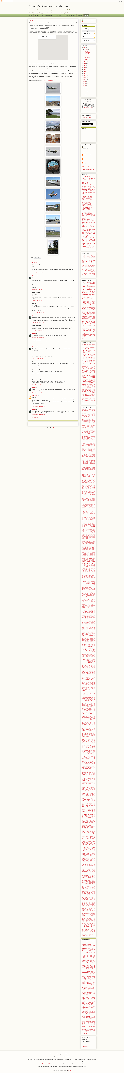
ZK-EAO (89, 682)
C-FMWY (89, 456)
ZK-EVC (90, 703)
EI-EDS (83, 482)
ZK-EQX (93, 699)
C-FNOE (85, 457)
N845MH (93, 540)
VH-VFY (83, 604)
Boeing (92, 291)
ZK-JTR (93, 761)
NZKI (91, 264)
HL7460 (83, 517)
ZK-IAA (90, 735)
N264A (94, 529)
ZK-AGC (90, 628)
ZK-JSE (89, 760)
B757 (91, 356)
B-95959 (89, 449)
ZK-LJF (90, 774)
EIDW (89, 260)
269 (87, 344)
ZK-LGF (85, 773)
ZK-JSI (83, 761)
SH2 (87, 399)
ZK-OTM (89, 846)
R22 (89, 396)
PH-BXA (88, 578)
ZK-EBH (93, 684)
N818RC (90, 540)
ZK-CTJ (93, 656)
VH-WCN (84, 616)
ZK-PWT (90, 865)
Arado (86, 288)
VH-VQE (86, 611)
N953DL (83, 543)
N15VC (90, 526)
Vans (90, 334)
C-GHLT (93, 461)
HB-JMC (86, 516)
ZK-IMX (85, 741)
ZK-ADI (83, 628)
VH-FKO (93, 587)
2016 (84, 73)
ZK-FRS (91, 716)
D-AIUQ (85, 473)
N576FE (87, 534)
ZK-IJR (85, 740)
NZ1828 (86, 547)
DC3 (86, 372)
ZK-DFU (86, 667)
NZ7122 (88, 561)
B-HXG (83, 451)
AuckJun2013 (92, 181)
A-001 (94, 425)
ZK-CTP (85, 659)
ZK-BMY (83, 638)
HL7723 (93, 517)
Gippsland (89, 307)
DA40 (94, 371)
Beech (88, 289)
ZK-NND (90, 827)
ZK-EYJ (83, 705)
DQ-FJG (91, 476)
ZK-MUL (93, 798)
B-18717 (93, 443)
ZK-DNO (90, 671)
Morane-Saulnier (85, 320)
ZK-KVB (93, 768)
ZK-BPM (87, 639)
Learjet (91, 313)
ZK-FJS (92, 709)
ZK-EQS (89, 699)
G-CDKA (89, 499)
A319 (83, 349)
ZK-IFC (86, 739)
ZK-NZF (83, 833)
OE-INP (83, 564)
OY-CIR (85, 576)
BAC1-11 (84, 358)
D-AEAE (92, 468)
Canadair (87, 296)
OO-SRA (88, 574)
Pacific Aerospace (86, 323)
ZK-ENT (92, 697)
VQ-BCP (85, 623)
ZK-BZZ (85, 644)
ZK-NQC (83, 831)
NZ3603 (86, 554)
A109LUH (84, 347)
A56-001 (88, 431)
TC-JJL (88, 582)
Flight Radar (58, 15)
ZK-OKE (93, 841)
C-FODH (89, 457)
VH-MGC (92, 589)
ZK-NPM (86, 830)
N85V (87, 541)
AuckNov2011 (85, 182)
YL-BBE (86, 627)
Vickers (93, 334)
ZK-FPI (93, 715)
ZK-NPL (83, 830)
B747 (88, 356)
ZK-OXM (92, 850)
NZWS (83, 273)
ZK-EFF (83, 690)
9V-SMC (86, 420)
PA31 (83, 394)
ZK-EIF (91, 692)
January (87, 59)
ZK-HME (93, 727)
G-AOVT (85, 492)
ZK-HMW (90, 728)
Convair (83, 298)
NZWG (89, 272)
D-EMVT (86, 475)
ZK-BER (86, 634)
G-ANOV (92, 491)
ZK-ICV (86, 738)
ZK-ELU (85, 697)
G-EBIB (87, 501)
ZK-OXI (91, 849)
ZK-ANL (91, 629)
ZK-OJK (91, 837)
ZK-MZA (90, 806)
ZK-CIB (86, 649)
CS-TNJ (86, 466)
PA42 (94, 394)
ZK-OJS (87, 840)
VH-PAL (87, 594)
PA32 (86, 394)
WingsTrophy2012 (85, 247)
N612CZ (89, 535)
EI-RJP (83, 485)
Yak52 (85, 403)
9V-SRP (87, 424)
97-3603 (88, 415)
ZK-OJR (84, 840)
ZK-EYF (93, 704)
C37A (92, 366)
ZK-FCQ (93, 705)
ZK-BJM (83, 635)
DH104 (90, 372)
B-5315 (85, 445)
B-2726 (89, 444)
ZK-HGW (89, 724)
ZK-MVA (88, 799)
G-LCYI (89, 507)
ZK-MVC (83, 800)
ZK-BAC (90, 633)
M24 (88, 387)
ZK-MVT (91, 804)
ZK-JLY (83, 753)
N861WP (90, 541)
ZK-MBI (94, 783)
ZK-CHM (91, 648)
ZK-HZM (83, 735)
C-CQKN (85, 454)
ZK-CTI (90, 656)
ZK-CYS (83, 662)
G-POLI (90, 510)
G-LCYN (92, 507)
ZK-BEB (83, 634)
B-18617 (90, 443)
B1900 (90, 353)
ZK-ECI (93, 685)
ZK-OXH (88, 849)
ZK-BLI (85, 637)
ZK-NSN (87, 831)
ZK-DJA (90, 668)
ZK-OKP (91, 843)
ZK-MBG (89, 783)
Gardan (88, 306)
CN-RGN (93, 464)
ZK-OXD (84, 848)
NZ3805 (86, 557)
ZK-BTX (91, 641)
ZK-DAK (90, 662)
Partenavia (92, 323)
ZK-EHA (93, 690)
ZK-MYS (86, 806)
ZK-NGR (87, 826)
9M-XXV (93, 419)
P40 (90, 391)
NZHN (85, 264)
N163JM (93, 526)
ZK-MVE (93, 800)
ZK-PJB (87, 859)
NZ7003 (86, 560)
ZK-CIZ (83, 651)
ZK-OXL (88, 850)
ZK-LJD (83, 774)
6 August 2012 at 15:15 (37, 272)
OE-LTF (86, 564)
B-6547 (88, 448)
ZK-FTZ (89, 718)
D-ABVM (89, 467)
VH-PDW (90, 594)
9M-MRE (87, 419)
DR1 (94, 375)
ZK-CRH (86, 655)
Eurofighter (89, 303)
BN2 (94, 360)
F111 (87, 379)
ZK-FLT (90, 712)
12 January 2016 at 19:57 (38, 312)
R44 (92, 396)
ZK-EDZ (86, 689)
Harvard (90, 381)
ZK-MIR (86, 792)
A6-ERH (85, 437)
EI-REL (91, 483)
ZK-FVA (93, 718)
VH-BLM (89, 583)
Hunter (93, 381)
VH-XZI (83, 617)
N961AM (86, 543)
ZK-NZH (86, 833)
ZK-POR (91, 863)
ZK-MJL (83, 793)
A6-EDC (92, 433)
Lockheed (87, 315)
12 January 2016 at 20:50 (38, 322)
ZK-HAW (86, 722)
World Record (92, 247)
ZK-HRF (93, 729)
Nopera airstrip (92, 273)
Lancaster (83, 386)
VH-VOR (85, 609)
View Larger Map (53, 60)
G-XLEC (83, 514)
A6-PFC (92, 438)
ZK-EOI (85, 698)
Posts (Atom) (56, 427)
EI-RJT (89, 485)
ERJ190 (83, 379)
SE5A (90, 398)
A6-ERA (92, 436)
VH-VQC (91, 610)
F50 (88, 380)
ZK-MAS (85, 782)
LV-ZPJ (92, 523)
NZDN (83, 262)
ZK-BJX (87, 635)
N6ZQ (83, 537)
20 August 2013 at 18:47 (37, 300)
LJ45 (83, 385)
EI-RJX (92, 485)
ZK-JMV (87, 755)
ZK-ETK (89, 702)
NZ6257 (83, 559)
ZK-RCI (94, 866)
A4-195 (93, 428)
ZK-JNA (91, 755)
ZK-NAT (92, 809)
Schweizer (88, 329)
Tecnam (89, 331)
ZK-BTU (87, 641)
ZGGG (87, 276)
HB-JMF (90, 516)
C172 (90, 363)
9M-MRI (90, 419)
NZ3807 (90, 557)
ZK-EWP (93, 703)
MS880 (86, 389)
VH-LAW (85, 589)
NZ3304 (93, 552)
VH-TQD (83, 599)
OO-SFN (85, 574)
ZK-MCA (87, 786)
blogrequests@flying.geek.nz (35, 75)
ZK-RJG (87, 869)
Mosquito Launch (88, 218)
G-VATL (87, 513)
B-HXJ (88, 451)
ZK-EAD (83, 679)
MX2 (88, 389)
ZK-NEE (86, 815)
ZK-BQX (93, 639)
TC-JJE (85, 582)
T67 (92, 400)
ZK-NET (91, 819)
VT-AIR (92, 623)
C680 (86, 368)
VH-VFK (90, 601)
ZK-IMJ (92, 740)
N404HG (87, 531)
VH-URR (86, 600)
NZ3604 (90, 554)
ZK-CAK (89, 644)
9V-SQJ (92, 421)
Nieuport (83, 322)
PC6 (94, 395)
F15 (89, 379)
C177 (94, 363)
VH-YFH (90, 617)
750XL (86, 346)
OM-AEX (93, 571)
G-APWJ (92, 492)
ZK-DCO (86, 665)
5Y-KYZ (92, 413)
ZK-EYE (90, 704)
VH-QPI (93, 595)
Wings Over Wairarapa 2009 (88, 241)
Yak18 (83, 403)
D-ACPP (89, 468)
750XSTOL (90, 346)
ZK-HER (83, 723)
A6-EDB (88, 433)
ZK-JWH (87, 762)
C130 (86, 361)
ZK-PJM (90, 859)
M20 (86, 387)
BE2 (94, 358)
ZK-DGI (90, 667)
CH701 (91, 368)
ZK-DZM (86, 678)
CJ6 (83, 370)
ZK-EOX (91, 698)
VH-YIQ (93, 618)
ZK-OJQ (93, 838)
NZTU (83, 272)
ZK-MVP (86, 804)
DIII (89, 375)
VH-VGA (87, 604)
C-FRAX (92, 457)
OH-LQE (89, 569)
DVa (89, 376)
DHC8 (86, 375)
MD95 (83, 389)
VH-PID (94, 594)
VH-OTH (90, 593)
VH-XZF (93, 616)
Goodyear (84, 308)
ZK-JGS (89, 750)
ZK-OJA (90, 835)
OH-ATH (86, 565)
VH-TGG (93, 598)
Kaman (83, 313)
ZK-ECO (90, 687)
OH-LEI (88, 568)
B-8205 (86, 449)
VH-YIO (90, 618)
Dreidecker (92, 376)
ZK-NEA (84, 814)
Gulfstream (85, 309)
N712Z (90, 537)
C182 (86, 364)
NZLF (86, 265)
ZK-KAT (86, 763)
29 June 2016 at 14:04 (37, 384)
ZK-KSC (90, 768)
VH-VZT (90, 615)
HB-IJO (90, 514)
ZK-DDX (93, 665)
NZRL (94, 269)
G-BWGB (86, 498)
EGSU (85, 260)
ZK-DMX (86, 671)
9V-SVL (94, 424)
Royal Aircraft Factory (88, 327)
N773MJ (83, 538)
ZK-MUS (84, 799)
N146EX (87, 526)
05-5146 (90, 410)
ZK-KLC (91, 767)
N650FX (83, 536)
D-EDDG (92, 474)
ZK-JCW (93, 746)
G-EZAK (83, 504)
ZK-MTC (83, 795)
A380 (90, 350)
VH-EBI (83, 587)
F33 (82, 380)
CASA (83, 296)
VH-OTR (83, 594)
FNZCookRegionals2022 (87, 205)
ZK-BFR (90, 634)
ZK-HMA (90, 727)
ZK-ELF (85, 696)
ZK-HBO (90, 722)
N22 (89, 529)
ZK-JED (91, 747)
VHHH (94, 274)
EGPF (83, 260)
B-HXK (91, 451)
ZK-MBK (83, 784)
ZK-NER (83, 819)
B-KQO (89, 453)
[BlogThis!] (36, 258)
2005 (84, 94)
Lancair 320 (87, 385)
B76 (94, 356)
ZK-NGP (83, 826)
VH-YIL (83, 618)
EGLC (91, 259)
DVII (85, 376)
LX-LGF (85, 524)
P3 (88, 391)
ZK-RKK (87, 870)
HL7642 (86, 517)
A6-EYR (88, 438)
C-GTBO (90, 463)
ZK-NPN (90, 830)
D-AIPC (94, 470)
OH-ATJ (93, 565)
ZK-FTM (88, 717)
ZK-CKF (93, 651)
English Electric (91, 302)
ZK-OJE (87, 836)
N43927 (86, 532)
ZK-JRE (93, 758)
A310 (92, 347)
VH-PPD (83, 595)
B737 (84, 356)
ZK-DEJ (83, 666)
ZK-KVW (83, 769)
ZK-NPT (93, 830)
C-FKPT (85, 455)
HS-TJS (83, 519)
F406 (86, 380)
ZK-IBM (90, 736)
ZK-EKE (90, 693)
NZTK (89, 270)
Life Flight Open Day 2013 (89, 215)
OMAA (83, 274)
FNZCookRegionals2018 (86, 202)
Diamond (84, 301)
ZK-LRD (88, 777)
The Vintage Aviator (88, 332)
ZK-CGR (91, 646)
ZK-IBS (94, 736)
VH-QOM (87, 595)
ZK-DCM (83, 665)
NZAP (83, 261)
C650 (83, 368)
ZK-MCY (86, 789)
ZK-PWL (86, 865)
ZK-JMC (86, 753)
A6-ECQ (92, 432)
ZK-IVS (86, 744)
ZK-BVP (85, 643)
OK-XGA (90, 571)
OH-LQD (85, 569)
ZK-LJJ (94, 774)
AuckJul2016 (84, 181)
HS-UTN (87, 519)
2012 (84, 81)
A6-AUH (85, 432)
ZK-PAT (92, 852)
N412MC (93, 531)
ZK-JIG (84, 752)
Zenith (90, 335)
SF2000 (93, 398)
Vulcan (94, 401)
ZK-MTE (91, 795)
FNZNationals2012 (87, 207)
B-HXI (86, 451)
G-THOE (93, 512)
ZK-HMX (93, 728)
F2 (92, 379)
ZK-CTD (93, 655)
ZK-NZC (89, 832)
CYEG (83, 255)
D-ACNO (86, 468)
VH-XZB (87, 616)
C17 (86, 363)
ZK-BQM (90, 639)
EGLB (89, 259)
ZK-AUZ (83, 632)
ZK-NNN (87, 828)
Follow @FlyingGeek (86, 117)
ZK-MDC (90, 789)
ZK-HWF (86, 733)
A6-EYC (85, 438)
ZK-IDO (89, 738)
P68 (83, 393)
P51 (94, 391)
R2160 (86, 396)
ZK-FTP (91, 717)
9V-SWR (90, 425)
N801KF (93, 538)
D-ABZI (92, 467)
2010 (84, 85)
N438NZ (83, 532)
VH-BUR (93, 583)
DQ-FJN (84, 479)
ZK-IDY (93, 738)
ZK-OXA (86, 847)
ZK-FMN (86, 713)
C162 (83, 363)
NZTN (91, 270)
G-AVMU (85, 494)
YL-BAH (93, 626)
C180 (83, 364)
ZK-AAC (93, 627)
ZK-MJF (93, 792)
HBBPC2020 (85, 213)
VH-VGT (93, 606)
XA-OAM (85, 626)
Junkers (93, 312)
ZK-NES (87, 819)
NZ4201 (86, 558)
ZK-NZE (93, 832)
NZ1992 (83, 549)
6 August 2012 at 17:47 (37, 289)
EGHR (83, 259)
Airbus (84, 286)
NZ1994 (90, 549)
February (87, 57)
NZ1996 (93, 549)
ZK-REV (93, 867)
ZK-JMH (93, 753)
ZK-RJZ (83, 870)
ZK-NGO (93, 825)
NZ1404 (83, 546)
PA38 (91, 394)
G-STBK (83, 512)
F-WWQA (93, 488)
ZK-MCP (83, 788)
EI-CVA (83, 480)
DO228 (91, 375)
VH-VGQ (89, 606)
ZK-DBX (90, 664)
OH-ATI (90, 565)
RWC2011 (84, 228)
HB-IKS (94, 514)
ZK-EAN (85, 682)
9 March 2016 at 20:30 (37, 352)
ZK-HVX (83, 733)
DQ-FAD (83, 476)
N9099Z (86, 542)
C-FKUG (89, 455)
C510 (91, 367)
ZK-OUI (92, 846)
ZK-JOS (89, 756)
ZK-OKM (84, 843)
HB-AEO (87, 514)
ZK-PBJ (85, 855)
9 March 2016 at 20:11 (37, 343)
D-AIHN (92, 469)
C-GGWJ (86, 461)
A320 (87, 349)
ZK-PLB (93, 859)
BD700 (91, 358)
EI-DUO (87, 481)
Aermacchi (89, 282)
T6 (90, 400)
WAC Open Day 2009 (88, 234)
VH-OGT (93, 592)
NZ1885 (83, 548)
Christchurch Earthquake (88, 184)
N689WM (86, 536)
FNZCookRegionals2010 (87, 196)
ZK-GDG (83, 721)
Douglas (93, 301)
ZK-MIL (83, 792)
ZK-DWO (89, 677)
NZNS (91, 266)
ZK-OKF (83, 842)
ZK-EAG (91, 679)
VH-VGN (92, 605)
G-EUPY (90, 503)
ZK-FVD (83, 719)
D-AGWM (86, 469)
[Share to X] (37, 258)
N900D (83, 542)
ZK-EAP (93, 682)
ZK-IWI (92, 744)
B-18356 (86, 443)
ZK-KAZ (90, 763)
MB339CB (93, 387)
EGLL (94, 259)
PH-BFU (85, 578)
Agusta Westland (91, 285)
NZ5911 (93, 558)
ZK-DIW (87, 668)
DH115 (83, 374)
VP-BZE (88, 622)
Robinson (89, 326)
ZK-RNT (86, 871)
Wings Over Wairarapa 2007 (88, 239)
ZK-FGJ (88, 708)
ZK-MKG (87, 793)
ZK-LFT (87, 772)
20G (85, 344)
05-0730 (86, 410)
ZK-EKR (88, 694)
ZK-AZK (86, 633)
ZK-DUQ (83, 676)
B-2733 (92, 444)
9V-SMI (86, 421)
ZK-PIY (85, 859)
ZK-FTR (86, 718)
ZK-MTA (93, 794)
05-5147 (93, 410)
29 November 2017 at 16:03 (38, 406)
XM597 (88, 626)
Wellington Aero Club (88, 169)
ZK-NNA (93, 826)
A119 (87, 347)
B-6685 (94, 448)
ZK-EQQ (85, 699)
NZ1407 (90, 546)
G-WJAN (93, 513)
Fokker (83, 306)
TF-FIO (85, 583)
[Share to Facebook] (38, 258)
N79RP (91, 538)
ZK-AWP (87, 632)
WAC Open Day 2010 (88, 235)
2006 (84, 93)
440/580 (93, 344)
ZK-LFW (91, 772)
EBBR (90, 257)
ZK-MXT (86, 805)
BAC (85, 289)
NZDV (86, 262)
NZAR (86, 261)
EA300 (83, 377)
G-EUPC (93, 501)
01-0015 (83, 409)
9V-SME (93, 420)
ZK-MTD (87, 795)
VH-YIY (85, 621)
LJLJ (91, 260)
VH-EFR (89, 587)
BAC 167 (93, 357)
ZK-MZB (93, 806)
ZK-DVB (91, 676)
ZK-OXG (84, 849)
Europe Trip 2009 (88, 189)
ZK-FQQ (83, 716)
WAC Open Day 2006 (87, 232)
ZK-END (88, 697)
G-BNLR (85, 497)
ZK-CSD (89, 655)
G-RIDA (83, 511)
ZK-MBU (93, 784)
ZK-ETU (83, 703)
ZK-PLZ (86, 861)
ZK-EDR (91, 688)
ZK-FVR (86, 719)
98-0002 (92, 415)
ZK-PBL (92, 855)
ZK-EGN (90, 690)
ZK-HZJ (93, 734)
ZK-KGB (83, 766)
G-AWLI (89, 494)
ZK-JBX (85, 746)
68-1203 (85, 414)
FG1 (92, 380)
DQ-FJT (87, 479)
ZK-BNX (93, 638)
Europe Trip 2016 (90, 193)
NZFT (94, 262)
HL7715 (90, 517)
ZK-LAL (89, 769)
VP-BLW (85, 622)
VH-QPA (90, 595)
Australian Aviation (88, 151)
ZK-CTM (91, 658)
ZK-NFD (87, 821)
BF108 (86, 360)
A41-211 (91, 430)
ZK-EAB (90, 678)
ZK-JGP (85, 750)
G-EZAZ (86, 504)
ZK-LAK (86, 769)
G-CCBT (86, 499)
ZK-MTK (89, 797)
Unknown (34, 395)
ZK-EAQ (83, 683)
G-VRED (90, 513)
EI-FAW (92, 482)
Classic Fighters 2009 (88, 186)
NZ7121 (83, 561)
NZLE (83, 265)
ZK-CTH (87, 656)
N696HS (93, 536)
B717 (94, 354)
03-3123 (83, 410)
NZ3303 (88, 552)
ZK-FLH (85, 712)
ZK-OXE (89, 848)
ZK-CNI (94, 653)
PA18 (85, 393)
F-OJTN (86, 488)
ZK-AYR (93, 632)
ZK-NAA (83, 808)
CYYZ (91, 255)
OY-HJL (88, 576)
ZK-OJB (93, 835)
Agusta (83, 285)
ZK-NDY (93, 813)
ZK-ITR (93, 742)
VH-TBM (83, 598)
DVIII (87, 376)
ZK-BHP (93, 634)
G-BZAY (92, 498)
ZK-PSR (86, 864)
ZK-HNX (87, 729)
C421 (88, 367)
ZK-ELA (92, 694)
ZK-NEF (89, 815)
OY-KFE (85, 577)
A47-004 (85, 431)
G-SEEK (90, 511)
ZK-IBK (87, 736)
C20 (91, 364)
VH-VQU (85, 612)
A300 (90, 347)
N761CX (93, 537)
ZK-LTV (88, 778)
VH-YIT (91, 620)
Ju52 (83, 384)
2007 (84, 91)
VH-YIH (94, 617)
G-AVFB (92, 493)
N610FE (86, 535)
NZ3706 (86, 555)
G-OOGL (86, 510)
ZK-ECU (83, 688)
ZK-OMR (91, 844)
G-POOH (93, 510)
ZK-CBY (85, 645)
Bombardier (85, 292)
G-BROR (92, 497)
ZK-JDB (83, 747)
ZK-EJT (86, 693)
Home (30, 15)
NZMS (93, 265)
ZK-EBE (86, 684)
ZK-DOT (90, 672)
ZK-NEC (91, 814)
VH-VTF (92, 612)
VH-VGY (91, 607)
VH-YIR (83, 620)
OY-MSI (88, 577)
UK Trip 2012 (86, 231)
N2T (87, 530)
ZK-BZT (92, 643)
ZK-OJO (89, 838)
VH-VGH (85, 605)
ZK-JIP (88, 752)
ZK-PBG (91, 854)
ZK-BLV (93, 637)
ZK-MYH (91, 805)
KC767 (92, 384)
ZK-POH (87, 863)
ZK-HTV (86, 732)
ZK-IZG (88, 745)
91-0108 (92, 414)
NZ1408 (93, 546)
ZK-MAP (92, 780)
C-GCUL (93, 460)
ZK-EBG (89, 684)
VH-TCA (87, 598)
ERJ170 (93, 377)
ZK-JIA (89, 751)
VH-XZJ (86, 617)
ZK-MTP (86, 798)
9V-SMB (83, 420)
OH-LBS (85, 568)
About (86, 15)
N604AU (90, 534)
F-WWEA (89, 488)
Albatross (93, 286)
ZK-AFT (87, 628)
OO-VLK (85, 575)
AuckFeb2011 (92, 178)
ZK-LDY (93, 771)
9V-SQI (89, 421)
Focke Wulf (93, 304)
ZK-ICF (83, 738)
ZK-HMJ (83, 728)
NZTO (94, 270)
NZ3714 (90, 555)
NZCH (90, 261)
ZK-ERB (83, 700)
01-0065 (90, 409)
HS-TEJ (86, 518)
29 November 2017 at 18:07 (38, 414)
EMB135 (90, 377)
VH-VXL (83, 615)
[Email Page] (32, 257)
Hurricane (84, 382)
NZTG (86, 270)
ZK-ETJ (85, 702)
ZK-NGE (86, 822)
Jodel (90, 312)
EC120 (86, 377)
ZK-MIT (90, 792)
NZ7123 (93, 561)
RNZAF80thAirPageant (88, 226)
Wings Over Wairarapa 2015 (88, 245)
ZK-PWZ (93, 865)
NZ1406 (86, 546)
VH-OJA (83, 593)
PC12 (91, 395)
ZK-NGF (91, 822)
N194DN (86, 529)
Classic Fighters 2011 (88, 187)
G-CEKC (87, 500)
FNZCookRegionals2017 (87, 201)
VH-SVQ (93, 596)
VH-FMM (83, 588)
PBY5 (88, 395)
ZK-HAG (83, 722)
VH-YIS (87, 620)
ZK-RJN (93, 869)
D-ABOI (83, 467)
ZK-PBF (87, 854)
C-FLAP (92, 455)
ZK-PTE (90, 864)
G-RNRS (86, 511)
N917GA (93, 542)
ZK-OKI (94, 842)
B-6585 (91, 448)
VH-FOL (87, 588)
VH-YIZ (88, 621)
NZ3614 (93, 554)
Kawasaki (87, 313)
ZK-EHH (83, 692)
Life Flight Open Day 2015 (88, 217)
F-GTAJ (89, 487)
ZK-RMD (90, 870)
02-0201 (93, 409)
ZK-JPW (85, 757)
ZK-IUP (83, 744)
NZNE (83, 266)
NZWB (86, 272)
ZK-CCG (92, 645)
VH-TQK (87, 599)
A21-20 (86, 426)
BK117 (90, 360)
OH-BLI (87, 566)
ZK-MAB (85, 779)
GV (87, 381)
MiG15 (83, 390)
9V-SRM (93, 422)
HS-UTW (91, 519)
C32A (89, 366)
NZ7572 (93, 563)
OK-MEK (86, 571)
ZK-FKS (85, 710)
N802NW (86, 540)
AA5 (86, 351)
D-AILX (88, 470)
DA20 (91, 371)
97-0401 (85, 415)
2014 (84, 77)
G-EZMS (92, 505)
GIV (85, 381)
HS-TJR (93, 518)
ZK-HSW (93, 730)
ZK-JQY (86, 758)
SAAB (91, 328)
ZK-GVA (90, 721)
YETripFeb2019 (85, 248)
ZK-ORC (85, 846)
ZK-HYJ (83, 734)
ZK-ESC (87, 700)
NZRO (83, 270)
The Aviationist (87, 147)
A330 (94, 349)
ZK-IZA (85, 745)
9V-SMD (89, 420)
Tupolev (87, 334)
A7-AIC (85, 439)
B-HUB (88, 450)
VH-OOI (86, 593)
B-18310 (83, 443)
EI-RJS (86, 485)
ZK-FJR (88, 709)
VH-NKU (92, 590)
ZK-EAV (91, 683)
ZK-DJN (93, 668)
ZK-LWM (91, 778)
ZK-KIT (90, 766)
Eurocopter (84, 303)
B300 (83, 354)
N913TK (90, 542)
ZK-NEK (91, 816)
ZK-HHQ (93, 724)
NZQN (87, 269)
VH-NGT (85, 590)
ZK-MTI (85, 797)
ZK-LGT (90, 773)
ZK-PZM (83, 866)
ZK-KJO (87, 767)
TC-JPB (91, 582)
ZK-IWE (89, 744)
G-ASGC (85, 493)
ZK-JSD (86, 760)
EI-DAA (89, 480)
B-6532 (85, 448)
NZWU (85, 273)
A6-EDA (85, 433)
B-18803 (83, 444)
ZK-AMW (84, 629)
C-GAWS (86, 460)
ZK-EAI (85, 681)
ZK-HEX (91, 723)
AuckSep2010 (85, 183)
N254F (91, 529)
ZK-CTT (88, 659)
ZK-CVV (89, 661)
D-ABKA (93, 466)
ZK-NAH (85, 809)
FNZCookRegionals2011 (87, 197)
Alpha (83, 288)
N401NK (83, 531)
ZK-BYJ (88, 643)
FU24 (94, 380)
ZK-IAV (93, 735)
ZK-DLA (90, 670)
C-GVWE (86, 464)
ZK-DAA (86, 662)
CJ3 (94, 368)
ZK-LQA (85, 777)
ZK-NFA (93, 820)
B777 (86, 357)
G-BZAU (89, 498)
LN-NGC (85, 523)
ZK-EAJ (88, 681)
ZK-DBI (83, 664)
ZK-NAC (91, 808)
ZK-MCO (93, 787)
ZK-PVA (93, 864)
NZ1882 (89, 547)
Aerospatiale (92, 283)
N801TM (83, 540)
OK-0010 (83, 571)
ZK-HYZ (90, 734)
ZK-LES (83, 772)
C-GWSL (90, 464)
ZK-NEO (85, 817)
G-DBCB (93, 500)
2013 (84, 79)
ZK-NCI (83, 811)
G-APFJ (89, 492)
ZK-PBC (93, 853)
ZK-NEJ (87, 816)
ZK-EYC (86, 704)
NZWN (92, 272)
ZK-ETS (93, 702)
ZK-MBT (90, 784)
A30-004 (85, 427)
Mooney (93, 318)
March (86, 49)
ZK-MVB (93, 799)
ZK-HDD (93, 722)
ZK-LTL (85, 778)
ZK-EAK (92, 681)
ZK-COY (91, 654)
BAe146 (88, 358)
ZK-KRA (86, 768)
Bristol (90, 292)
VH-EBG (93, 586)
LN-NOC (89, 523)
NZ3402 (90, 553)
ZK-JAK (91, 745)
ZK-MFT (87, 790)
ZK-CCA (88, 645)
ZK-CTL (87, 658)
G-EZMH (88, 505)
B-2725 (86, 444)
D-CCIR (85, 474)
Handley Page (92, 309)
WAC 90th (93, 231)
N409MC (90, 531)
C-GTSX (93, 463)
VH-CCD (86, 584)
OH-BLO (91, 566)
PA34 (88, 394)
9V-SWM (87, 425)
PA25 (91, 393)
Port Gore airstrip (88, 274)
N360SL (93, 530)
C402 (83, 367)
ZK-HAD (93, 721)
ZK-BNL (86, 638)
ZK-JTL (90, 761)
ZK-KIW (93, 766)
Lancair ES (92, 385)
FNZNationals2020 (86, 211)
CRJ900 (93, 370)
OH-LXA (90, 570)
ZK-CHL (88, 648)
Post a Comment (34, 417)
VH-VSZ (88, 612)
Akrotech (89, 286)
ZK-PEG (83, 858)
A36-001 (89, 427)
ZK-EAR (87, 683)
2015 (84, 75)
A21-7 (92, 426)
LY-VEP (92, 524)
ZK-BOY (83, 639)
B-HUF (91, 450)
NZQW (90, 269)
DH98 (90, 374)
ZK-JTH (86, 761)
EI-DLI (85, 481)
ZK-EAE (87, 679)
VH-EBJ (86, 587)
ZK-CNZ (83, 654)
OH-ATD (83, 565)
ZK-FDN (87, 706)
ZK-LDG (90, 771)
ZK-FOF (93, 713)
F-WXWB (84, 490)
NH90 (86, 390)
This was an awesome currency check (87, 53)
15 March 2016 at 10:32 (37, 366)
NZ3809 (93, 557)
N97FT (93, 543)
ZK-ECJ (83, 687)
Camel (85, 371)
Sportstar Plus (85, 400)
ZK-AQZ (90, 630)
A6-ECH (88, 432)
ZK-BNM (90, 638)
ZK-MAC (90, 779)
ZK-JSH (93, 760)
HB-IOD (83, 516)
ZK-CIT (94, 650)
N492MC (89, 532)
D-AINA (91, 470)
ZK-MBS (86, 784)
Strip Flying (92, 229)
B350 (86, 354)
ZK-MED (93, 789)
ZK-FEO (85, 708)
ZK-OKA (91, 840)
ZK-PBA (86, 853)
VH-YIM (86, 618)
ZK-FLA (88, 710)
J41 (94, 382)
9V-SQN (89, 422)
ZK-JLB (90, 752)
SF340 (83, 399)
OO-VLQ (88, 575)
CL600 (86, 370)
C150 (90, 361)
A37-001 (83, 428)
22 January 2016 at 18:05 (38, 337)
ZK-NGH (87, 824)
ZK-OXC (93, 847)
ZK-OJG (93, 836)
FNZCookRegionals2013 (86, 198)
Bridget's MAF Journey (89, 162)
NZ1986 (86, 548)
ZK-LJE (87, 774)
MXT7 (91, 389)
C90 (88, 368)
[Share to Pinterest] (40, 258)
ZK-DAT (93, 662)
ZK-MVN (92, 803)
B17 (87, 353)
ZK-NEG (93, 815)
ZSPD (90, 276)
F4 (83, 380)
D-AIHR (85, 470)
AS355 (93, 351)
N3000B (90, 530)
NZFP (91, 262)
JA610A (93, 520)
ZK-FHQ (91, 708)
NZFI (89, 262)
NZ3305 (83, 553)
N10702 (85, 525)
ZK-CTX (92, 659)
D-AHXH (89, 469)
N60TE (94, 534)
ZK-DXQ (83, 678)
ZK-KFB (93, 764)
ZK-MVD (88, 800)
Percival (83, 325)
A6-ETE (92, 437)
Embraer (84, 302)
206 (82, 344)
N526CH (93, 532)
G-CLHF (90, 500)
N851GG (83, 541)
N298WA (84, 530)
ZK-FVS (90, 719)
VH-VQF (91, 611)
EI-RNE (85, 486)
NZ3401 (86, 553)
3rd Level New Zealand (89, 159)
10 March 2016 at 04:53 (37, 358)
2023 (84, 47)
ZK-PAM (85, 852)
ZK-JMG (90, 753)
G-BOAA (89, 497)
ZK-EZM (86, 705)
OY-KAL (92, 576)
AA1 (83, 351)
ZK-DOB (83, 672)
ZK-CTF (83, 656)
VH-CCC (83, 584)
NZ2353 (90, 550)
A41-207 (87, 430)
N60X (83, 535)
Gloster (93, 307)
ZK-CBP (92, 644)
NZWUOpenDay (85, 220)
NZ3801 (93, 555)
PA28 (93, 393)
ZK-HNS (83, 729)
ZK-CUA (88, 660)
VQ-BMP (88, 623)
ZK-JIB (92, 751)
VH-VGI (89, 605)
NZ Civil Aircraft (87, 155)
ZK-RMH (93, 870)
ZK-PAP (88, 852)
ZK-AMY (88, 629)
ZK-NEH (83, 816)
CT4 (83, 371)
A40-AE (83, 430)
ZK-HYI (94, 733)
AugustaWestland (91, 288)
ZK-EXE (83, 704)
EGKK (86, 259)
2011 (84, 83)
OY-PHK (91, 577)
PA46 (86, 395)
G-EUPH (83, 503)
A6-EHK (88, 436)
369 (90, 344)
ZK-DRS (90, 673)
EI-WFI (88, 486)
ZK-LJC (93, 773)
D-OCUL (90, 475)
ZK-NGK (85, 825)
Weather (80, 15)
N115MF (93, 525)
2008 (84, 89)
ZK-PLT (91, 860)
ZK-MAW (88, 782)
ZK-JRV (83, 760)
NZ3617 (83, 555)
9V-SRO (83, 424)
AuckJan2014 (92, 179)
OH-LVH (86, 570)
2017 (84, 71)
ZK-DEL (86, 666)
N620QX (93, 535)
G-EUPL (86, 503)
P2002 (85, 391)
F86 (89, 380)
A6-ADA (92, 431)
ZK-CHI (85, 648)
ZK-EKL (85, 694)
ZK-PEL (87, 858)
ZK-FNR (90, 713)
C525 (94, 367)
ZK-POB (90, 861)
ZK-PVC (83, 865)
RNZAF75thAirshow (87, 225)
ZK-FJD (85, 709)
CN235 (89, 370)
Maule (83, 317)
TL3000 (86, 401)
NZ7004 (90, 560)
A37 (88, 350)
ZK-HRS (90, 730)
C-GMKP (83, 463)
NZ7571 (88, 563)
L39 (94, 384)
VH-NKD (88, 590)
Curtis (88, 298)
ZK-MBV (83, 786)
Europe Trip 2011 (86, 190)
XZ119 (91, 626)
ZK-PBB (90, 853)
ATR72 (83, 353)
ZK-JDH (87, 747)
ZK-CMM (90, 653)
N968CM (90, 543)
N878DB (93, 541)
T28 (89, 400)
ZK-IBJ (83, 736)
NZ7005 (93, 560)
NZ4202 (90, 558)
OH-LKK (91, 568)
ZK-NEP (89, 817)
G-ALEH (85, 491)
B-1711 (90, 442)
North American (91, 322)
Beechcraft (92, 289)
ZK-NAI (89, 809)
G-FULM (89, 506)
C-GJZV (90, 462)
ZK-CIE (83, 650)
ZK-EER (93, 689)
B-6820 (83, 449)
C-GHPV (83, 462)
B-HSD (85, 450)
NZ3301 (84, 552)
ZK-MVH (91, 801)
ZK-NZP (89, 833)
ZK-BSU (93, 640)
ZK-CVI (86, 661)
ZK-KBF (93, 763)
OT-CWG (92, 575)
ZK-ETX (86, 703)
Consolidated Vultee (90, 297)
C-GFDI (83, 461)
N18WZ (83, 529)
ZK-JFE (88, 749)
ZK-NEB (87, 814)
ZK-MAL (93, 779)
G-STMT (86, 512)
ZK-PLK (83, 860)
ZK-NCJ (87, 811)
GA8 (83, 381)
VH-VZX (93, 615)
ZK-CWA (93, 661)
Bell (83, 291)
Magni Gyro (92, 316)
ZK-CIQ (90, 650)
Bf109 (83, 361)
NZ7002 (83, 560)
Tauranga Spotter (87, 166)
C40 (94, 366)
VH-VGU (83, 607)
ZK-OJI (87, 837)
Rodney (34, 275)
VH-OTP (93, 593)
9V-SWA (83, 425)
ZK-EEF (90, 689)
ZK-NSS (91, 831)
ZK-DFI (94, 666)
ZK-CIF (87, 650)
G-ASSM (89, 493)
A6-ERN (88, 437)
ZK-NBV (93, 810)
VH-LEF (88, 589)
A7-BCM (91, 439)
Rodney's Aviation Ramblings (48, 6)
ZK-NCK (91, 811)
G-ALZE (89, 491)
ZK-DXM (93, 677)
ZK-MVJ (85, 803)
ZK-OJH (84, 837)
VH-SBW (90, 596)
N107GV (89, 525)
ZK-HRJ (86, 730)
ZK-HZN (87, 735)
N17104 (83, 528)
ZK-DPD (93, 672)
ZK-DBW (86, 664)
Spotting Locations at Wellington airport (44, 15)
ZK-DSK (93, 673)
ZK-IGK (92, 739)
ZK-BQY (83, 640)
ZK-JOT (92, 756)
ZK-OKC (85, 841)
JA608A (90, 520)
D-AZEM (92, 473)
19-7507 (86, 413)
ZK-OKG (86, 842)
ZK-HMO (86, 728)
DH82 (87, 374)
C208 (83, 366)
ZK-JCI (89, 746)
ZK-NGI (91, 824)
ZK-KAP (91, 762)
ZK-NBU (89, 810)
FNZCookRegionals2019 (87, 203)
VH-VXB (90, 613)
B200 (94, 353)
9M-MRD (84, 419)
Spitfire (93, 399)
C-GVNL (83, 464)
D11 (88, 371)
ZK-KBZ (89, 764)
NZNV (94, 266)
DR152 (83, 376)
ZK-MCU (88, 788)
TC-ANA (92, 581)
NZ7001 (93, 559)
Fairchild (89, 304)
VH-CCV (90, 584)
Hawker (83, 311)
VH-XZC (90, 616)
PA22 (88, 393)
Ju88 (87, 384)
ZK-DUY (87, 676)
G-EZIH (92, 504)
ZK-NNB (83, 827)
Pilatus (89, 325)
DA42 (83, 372)
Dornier (88, 301)
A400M (94, 350)
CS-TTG (90, 466)
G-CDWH (83, 500)
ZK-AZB (83, 633)
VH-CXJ (93, 584)
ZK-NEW (86, 820)
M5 (90, 387)
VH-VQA (83, 610)
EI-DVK (91, 481)
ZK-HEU (87, 723)
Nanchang (92, 320)
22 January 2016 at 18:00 (38, 330)
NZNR (88, 266)
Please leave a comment (48, 80)
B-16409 (87, 442)
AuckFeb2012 (85, 179)
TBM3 (83, 401)
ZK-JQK (91, 757)
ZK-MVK (88, 803)
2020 (84, 65)
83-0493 (88, 414)
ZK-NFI (91, 821)
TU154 (89, 401)
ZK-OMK (86, 844)
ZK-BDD (93, 633)
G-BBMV (92, 494)
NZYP (89, 273)
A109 (94, 346)
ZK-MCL (89, 787)
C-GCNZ (90, 460)
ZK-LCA (86, 771)
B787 (89, 357)
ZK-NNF (93, 827)
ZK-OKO (87, 843)
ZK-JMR (83, 755)
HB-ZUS (93, 516)
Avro (83, 289)
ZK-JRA (89, 758)
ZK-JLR (93, 752)
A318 (94, 347)
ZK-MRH (86, 794)
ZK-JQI (88, 757)
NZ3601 (83, 554)
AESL (83, 282)
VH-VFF (83, 601)
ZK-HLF (85, 727)
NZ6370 (86, 559)
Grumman (93, 308)
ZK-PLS (87, 860)
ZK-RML (83, 871)
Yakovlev (84, 335)
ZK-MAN (83, 780)
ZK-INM (92, 741)
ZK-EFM (87, 690)
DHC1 (94, 374)
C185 (89, 364)
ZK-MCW (91, 788)
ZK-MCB (92, 786)
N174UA (93, 528)
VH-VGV (88, 607)
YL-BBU (89, 627)
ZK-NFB (83, 821)
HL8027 (83, 518)
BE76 (83, 360)
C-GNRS (86, 463)
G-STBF (93, 511)
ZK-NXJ (85, 832)
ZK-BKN (91, 635)
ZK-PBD (83, 854)
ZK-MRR (89, 794)
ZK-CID (93, 649)
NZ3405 (93, 553)
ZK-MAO (88, 780)
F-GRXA (85, 487)
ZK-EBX (87, 685)
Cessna (92, 296)
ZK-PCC (89, 857)
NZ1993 (86, 549)
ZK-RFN (83, 869)
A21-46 (89, 426)
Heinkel (83, 312)
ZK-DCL (93, 664)
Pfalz (87, 325)
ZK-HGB (85, 724)
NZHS (88, 264)
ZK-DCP (90, 665)
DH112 (93, 372)
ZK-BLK (89, 637)
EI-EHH (86, 482)
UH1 (91, 401)
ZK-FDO (91, 706)
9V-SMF (83, 421)
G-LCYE (85, 507)
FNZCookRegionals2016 (87, 199)
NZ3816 (83, 558)
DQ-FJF (87, 476)
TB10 (94, 400)
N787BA (87, 538)
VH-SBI (86, 596)
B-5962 (91, 445)
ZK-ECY (87, 688)
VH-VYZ (86, 615)
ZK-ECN (86, 687)
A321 (91, 349)
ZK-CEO (86, 646)
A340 (83, 350)
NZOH (83, 268)
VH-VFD (93, 600)
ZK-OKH (90, 842)
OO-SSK (91, 574)
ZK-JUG (83, 762)
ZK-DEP (90, 666)
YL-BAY (83, 627)
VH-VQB (87, 610)
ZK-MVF (83, 801)
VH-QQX (83, 596)
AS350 (89, 351)
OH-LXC (93, 570)
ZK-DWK (86, 677)
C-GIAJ (86, 462)
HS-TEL (90, 518)
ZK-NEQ (93, 817)
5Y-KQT (89, 413)
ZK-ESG (91, 700)
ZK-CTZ (85, 660)
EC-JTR (90, 479)
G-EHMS (90, 501)
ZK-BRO (90, 640)
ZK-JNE (85, 756)
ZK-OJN (86, 838)
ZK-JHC (92, 750)
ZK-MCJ (86, 787)
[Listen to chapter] (92, 107)
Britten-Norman (92, 294)
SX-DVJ (88, 581)
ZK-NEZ (90, 820)
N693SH (90, 536)
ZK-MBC (92, 782)
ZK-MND (91, 793)
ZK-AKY (93, 628)
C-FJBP (89, 454)
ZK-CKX (86, 653)
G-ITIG (92, 506)
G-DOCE (83, 501)
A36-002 (93, 427)
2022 (84, 61)
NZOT (91, 268)
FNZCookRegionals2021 (87, 204)
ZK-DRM (83, 673)
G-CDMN (93, 499)
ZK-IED (83, 739)
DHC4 (83, 375)
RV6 (83, 398)
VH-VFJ (87, 601)
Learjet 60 (93, 386)
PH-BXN (91, 578)
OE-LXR (93, 564)
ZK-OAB (93, 833)
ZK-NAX (85, 810)
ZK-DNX (93, 671)
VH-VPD (93, 609)
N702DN (86, 537)
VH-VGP (86, 606)
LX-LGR (89, 524)
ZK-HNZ (90, 729)
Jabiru (87, 312)
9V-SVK (91, 424)
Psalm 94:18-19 (88, 107)
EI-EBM (94, 481)
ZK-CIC (89, 649)
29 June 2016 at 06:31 (37, 375)
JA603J (86, 520)
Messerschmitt (85, 318)
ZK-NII (90, 826)
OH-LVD (83, 570)
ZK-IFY (89, 739)
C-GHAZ (90, 461)
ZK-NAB (87, 808)
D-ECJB (88, 474)
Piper (93, 325)
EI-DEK (92, 480)
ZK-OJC (83, 836)
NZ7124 (83, 563)
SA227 (86, 398)
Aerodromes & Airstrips (70, 15)
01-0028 (86, 409)
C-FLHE (85, 456)
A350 (86, 350)
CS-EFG (83, 466)
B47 (88, 354)
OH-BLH (83, 566)
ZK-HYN (86, 734)
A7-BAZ (88, 439)
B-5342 (88, 445)
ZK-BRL (86, 640)
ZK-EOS (88, 698)
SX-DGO (85, 581)
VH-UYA (90, 600)
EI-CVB (86, 480)
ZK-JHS (85, 751)
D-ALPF (89, 473)
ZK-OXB (89, 847)
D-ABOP (86, 467)
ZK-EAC (93, 678)
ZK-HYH (90, 733)
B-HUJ (94, 450)
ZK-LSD (92, 777)
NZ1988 (90, 548)
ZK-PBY (86, 857)
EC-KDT (93, 479)
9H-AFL (85, 416)
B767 (83, 357)
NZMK (89, 265)
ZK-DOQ (86, 672)
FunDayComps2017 (86, 212)
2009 (84, 87)
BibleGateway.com (86, 111)
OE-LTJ (90, 564)
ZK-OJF (90, 836)
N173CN (86, 528)
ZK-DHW (83, 668)
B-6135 (94, 445)
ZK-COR (87, 654)
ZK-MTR (90, 798)
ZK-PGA (91, 858)
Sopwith (83, 330)
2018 (84, 69)
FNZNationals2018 (86, 208)
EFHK (94, 257)
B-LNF (92, 453)
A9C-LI (83, 442)
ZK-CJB (86, 651)
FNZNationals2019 (86, 209)
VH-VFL (93, 601)
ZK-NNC (87, 827)
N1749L (90, 528)
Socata (93, 329)
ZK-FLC (91, 710)
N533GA (83, 534)
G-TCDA (90, 512)
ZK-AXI (91, 632)
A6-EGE (85, 436)
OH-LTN (93, 569)
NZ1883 (93, 547)
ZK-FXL (93, 719)
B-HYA (94, 451)
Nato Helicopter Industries (88, 321)
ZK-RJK (90, 869)
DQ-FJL (89, 477)
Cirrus (83, 297)
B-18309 (93, 442)
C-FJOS (92, 454)
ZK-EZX (90, 705)
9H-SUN (93, 416)
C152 (94, 361)
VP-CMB (92, 622)
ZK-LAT (92, 769)
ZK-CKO (83, 653)
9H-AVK (89, 416)
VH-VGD (91, 604)
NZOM (87, 268)
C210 (86, 366)
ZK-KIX (83, 767)
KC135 (89, 384)
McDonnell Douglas (90, 317)
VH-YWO (92, 621)
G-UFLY (83, 513)
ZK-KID (87, 766)
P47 (92, 391)
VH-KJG (91, 588)
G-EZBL (89, 504)
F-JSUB (92, 487)
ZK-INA (89, 741)
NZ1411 (83, 547)
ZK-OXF (93, 848)
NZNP (86, 266)
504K (83, 346)
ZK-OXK (85, 850)
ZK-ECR (93, 687)
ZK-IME (88, 740)
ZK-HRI (83, 730)
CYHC (87, 255)
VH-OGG (86, 592)
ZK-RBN (90, 866)
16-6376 (83, 413)
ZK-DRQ (87, 673)
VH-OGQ (90, 592)
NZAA (94, 260)
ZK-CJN (89, 651)
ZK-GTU (86, 721)
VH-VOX (90, 609)
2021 (84, 63)
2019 (84, 67)
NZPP (83, 269)
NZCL (94, 261)
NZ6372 (89, 559)
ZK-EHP (87, 692)
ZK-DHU (93, 667)
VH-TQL (91, 599)
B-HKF (92, 449)
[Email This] (34, 258)
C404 (86, 367)
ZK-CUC (92, 660)
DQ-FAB (93, 475)
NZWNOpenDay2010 (86, 219)
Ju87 (85, 384)
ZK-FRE (87, 716)
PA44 (83, 395)
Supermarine (89, 330)
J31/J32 (91, 383)
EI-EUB (89, 482)
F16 (91, 379)
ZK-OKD (89, 841)
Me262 (94, 389)
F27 (94, 379)
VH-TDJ (90, 598)
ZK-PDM (93, 857)
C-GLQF (93, 462)
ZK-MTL (92, 797)
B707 (91, 354)
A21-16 (83, 426)
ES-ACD (91, 486)
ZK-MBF (85, 783)
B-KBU (83, 453)
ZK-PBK (88, 855)
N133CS (83, 526)
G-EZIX (85, 505)
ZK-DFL (83, 667)
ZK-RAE (86, 866)
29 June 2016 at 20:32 (37, 392)
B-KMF (86, 453)
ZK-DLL (83, 671)
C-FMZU (92, 456)
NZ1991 (93, 548)
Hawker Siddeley (91, 311)
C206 (94, 364)
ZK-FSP (85, 717)
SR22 (90, 399)
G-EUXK (93, 503)
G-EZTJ (85, 506)
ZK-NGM (89, 825)
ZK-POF (83, 863)
